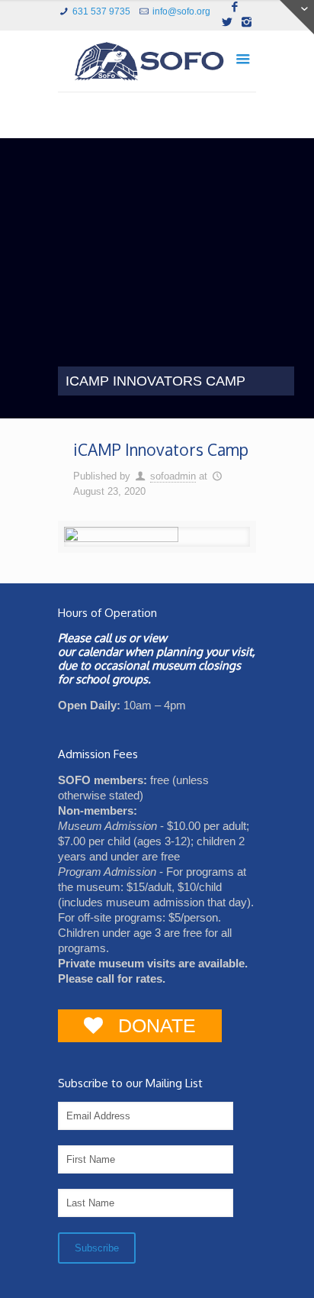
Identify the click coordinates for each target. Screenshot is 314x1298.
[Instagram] (247, 21)
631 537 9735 (101, 11)
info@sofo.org (181, 11)
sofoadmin (173, 476)
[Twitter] (227, 21)
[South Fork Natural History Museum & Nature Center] (157, 65)
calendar (100, 651)
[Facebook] (235, 6)
